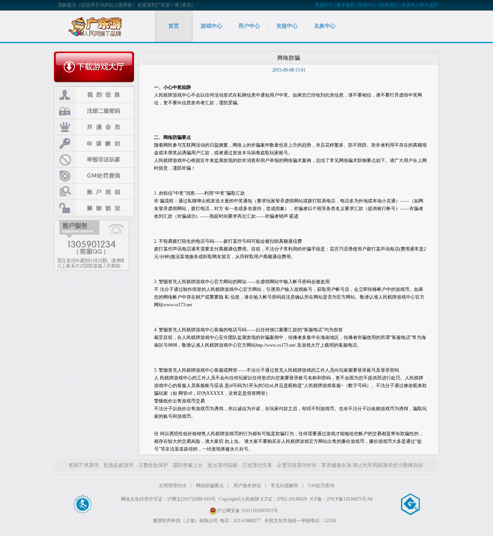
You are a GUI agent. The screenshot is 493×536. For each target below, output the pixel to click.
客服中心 (324, 5)
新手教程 (346, 5)
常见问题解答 (284, 485)
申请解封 (94, 143)
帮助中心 (367, 5)
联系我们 (389, 5)
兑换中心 (324, 26)
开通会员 (94, 127)
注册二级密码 (94, 111)
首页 (173, 26)
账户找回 (94, 192)
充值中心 (287, 26)
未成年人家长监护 (419, 5)
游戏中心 (211, 26)
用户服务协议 (247, 485)
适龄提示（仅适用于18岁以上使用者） (97, 5)
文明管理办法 (172, 485)
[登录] (186, 5)
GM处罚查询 (94, 176)
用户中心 (249, 26)
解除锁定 (94, 208)
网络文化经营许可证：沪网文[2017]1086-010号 (168, 499)
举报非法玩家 (94, 159)
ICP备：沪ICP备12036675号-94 (341, 499)
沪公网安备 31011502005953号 (247, 510)
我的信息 (94, 95)
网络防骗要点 (210, 485)
